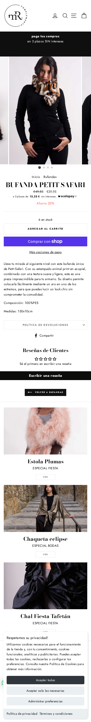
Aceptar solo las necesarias (45, 690)
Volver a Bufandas (48, 392)
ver (45, 476)
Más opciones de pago (45, 252)
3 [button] (48, 168)
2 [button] (44, 168)
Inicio (36, 177)
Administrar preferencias (45, 701)
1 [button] (39, 167)
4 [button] (52, 168)
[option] (45, 39)
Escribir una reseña (45, 375)
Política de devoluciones (45, 325)
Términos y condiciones (56, 713)
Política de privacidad (22, 713)
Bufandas (50, 177)
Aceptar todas (45, 680)
